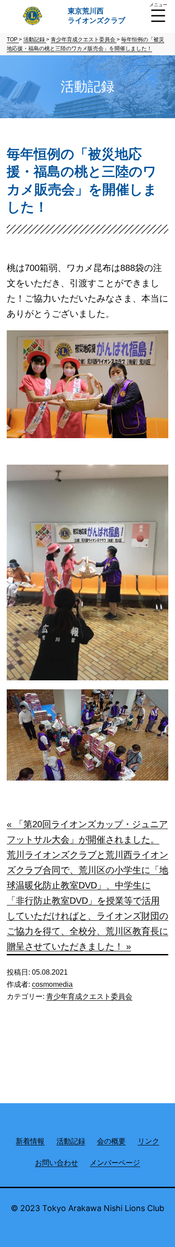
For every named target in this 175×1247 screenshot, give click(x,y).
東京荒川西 (96, 15)
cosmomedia (52, 984)
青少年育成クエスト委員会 (89, 996)
